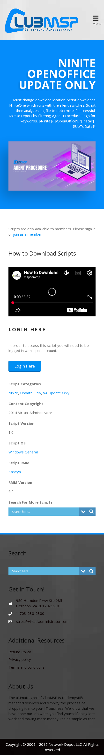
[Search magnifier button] (91, 511)
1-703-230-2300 (30, 613)
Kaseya (14, 471)
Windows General (23, 452)
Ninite (13, 392)
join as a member (27, 234)
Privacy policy (19, 659)
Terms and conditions (26, 667)
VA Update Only (56, 392)
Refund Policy (19, 651)
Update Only (30, 392)
